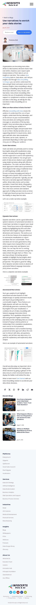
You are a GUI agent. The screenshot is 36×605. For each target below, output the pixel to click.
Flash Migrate (7, 470)
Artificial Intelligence (9, 486)
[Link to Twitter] (14, 592)
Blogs (4, 530)
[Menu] (30, 4)
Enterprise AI (6, 457)
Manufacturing (7, 521)
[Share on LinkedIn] (23, 390)
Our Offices (6, 578)
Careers (5, 565)
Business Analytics (8, 492)
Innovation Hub (7, 568)
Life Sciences (7, 511)
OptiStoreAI (6, 464)
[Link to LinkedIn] (10, 592)
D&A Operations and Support (11, 495)
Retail (4, 508)
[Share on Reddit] (27, 390)
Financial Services (8, 517)
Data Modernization (9, 489)
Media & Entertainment (10, 514)
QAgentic (5, 460)
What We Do (6, 558)
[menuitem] (6, 596)
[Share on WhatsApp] (14, 390)
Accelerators (6, 473)
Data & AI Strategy (8, 482)
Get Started (21, 378)
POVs (4, 536)
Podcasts (5, 543)
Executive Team (7, 562)
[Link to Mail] (25, 592)
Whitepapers (7, 533)
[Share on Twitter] (9, 390)
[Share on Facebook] (5, 390)
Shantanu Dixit (13, 40)
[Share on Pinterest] (18, 390)
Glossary (5, 549)
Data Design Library (9, 546)
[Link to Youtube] (18, 592)
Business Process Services (11, 499)
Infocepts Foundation (9, 571)
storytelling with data (16, 111)
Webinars (6, 540)
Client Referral (7, 575)
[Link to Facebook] (21, 592)
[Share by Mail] (32, 390)
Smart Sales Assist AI (9, 467)
